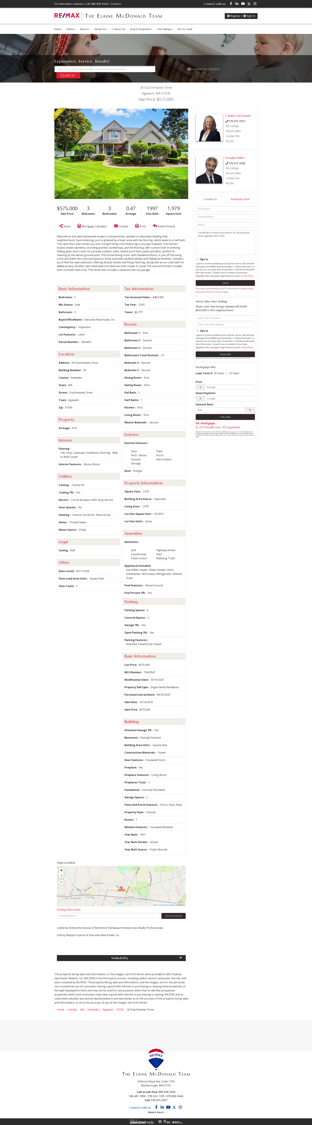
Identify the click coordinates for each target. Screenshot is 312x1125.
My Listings (232, 126)
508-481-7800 (137, 1096)
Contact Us (210, 199)
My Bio (230, 141)
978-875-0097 (237, 121)
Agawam (108, 1009)
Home (60, 1009)
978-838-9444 (174, 1096)
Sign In (250, 16)
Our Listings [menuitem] (164, 29)
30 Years (218, 373)
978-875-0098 (237, 163)
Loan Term (203, 373)
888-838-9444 (99, 3)
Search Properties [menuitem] (140, 29)
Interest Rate (204, 404)
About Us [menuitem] (99, 29)
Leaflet (155, 905)
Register (235, 16)
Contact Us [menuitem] (118, 29)
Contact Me (233, 136)
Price (199, 382)
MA (82, 1009)
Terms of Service (214, 291)
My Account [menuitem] (184, 29)
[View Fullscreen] (61, 882)
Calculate (225, 417)
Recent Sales (233, 131)
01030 (120, 1009)
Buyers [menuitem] (84, 29)
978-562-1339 (156, 1096)
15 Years (233, 373)
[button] (68, 75)
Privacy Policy (247, 276)
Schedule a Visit (240, 199)
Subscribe (225, 354)
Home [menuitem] (58, 29)
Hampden (93, 1009)
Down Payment (205, 393)
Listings (72, 1009)
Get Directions (173, 916)
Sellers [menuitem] (70, 29)
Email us (116, 3)
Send (225, 283)
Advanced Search (205, 69)
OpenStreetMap (168, 905)
